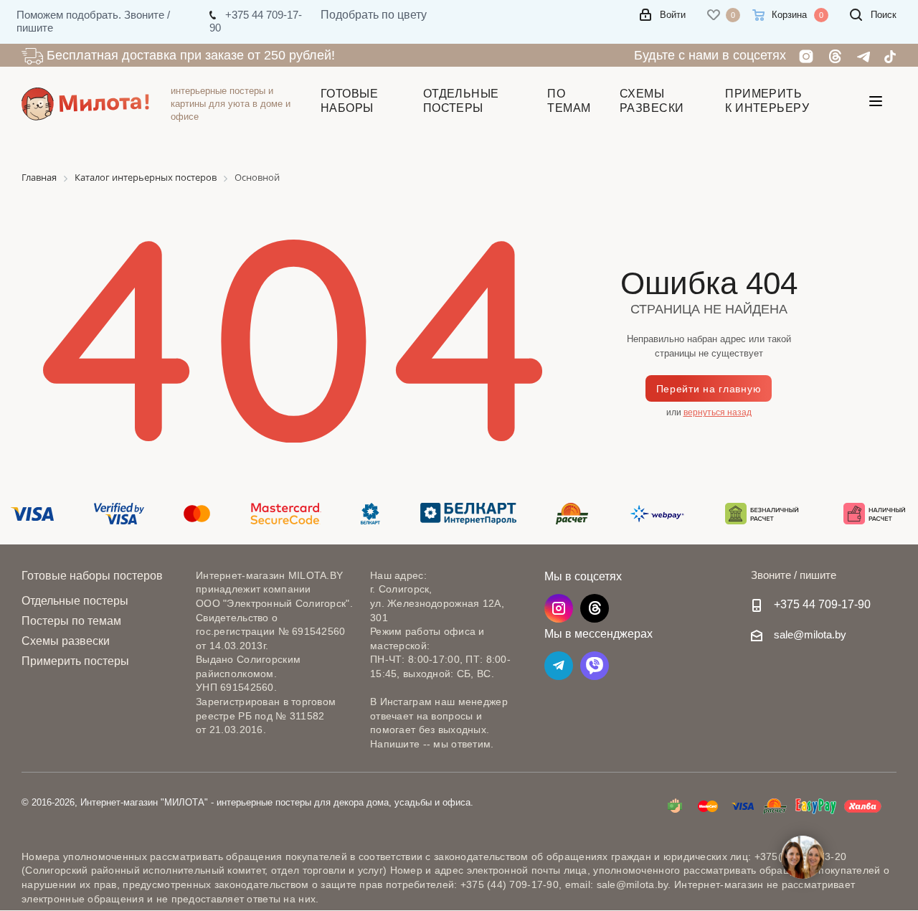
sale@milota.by (810, 634)
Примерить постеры (75, 661)
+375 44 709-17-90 (822, 604)
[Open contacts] (802, 857)
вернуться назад (717, 412)
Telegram (558, 665)
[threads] (594, 608)
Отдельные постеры (75, 601)
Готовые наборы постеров (92, 575)
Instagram (558, 608)
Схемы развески (66, 641)
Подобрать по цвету (374, 15)
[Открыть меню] (875, 104)
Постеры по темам (71, 621)
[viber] (594, 665)
